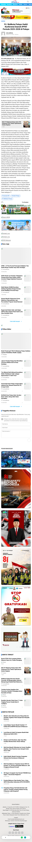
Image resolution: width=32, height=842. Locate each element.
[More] (30, 271)
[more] (29, 244)
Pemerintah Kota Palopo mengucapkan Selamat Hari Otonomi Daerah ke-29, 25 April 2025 (12, 385)
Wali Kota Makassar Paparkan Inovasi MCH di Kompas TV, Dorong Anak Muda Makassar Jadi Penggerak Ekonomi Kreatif (17, 765)
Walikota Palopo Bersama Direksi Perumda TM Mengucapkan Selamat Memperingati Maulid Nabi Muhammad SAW (12, 680)
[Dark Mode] (30, 1)
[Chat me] (16, 651)
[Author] (3, 34)
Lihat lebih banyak (15, 321)
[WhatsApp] (22, 837)
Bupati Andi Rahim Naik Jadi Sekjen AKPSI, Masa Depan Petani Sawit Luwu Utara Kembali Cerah (12, 311)
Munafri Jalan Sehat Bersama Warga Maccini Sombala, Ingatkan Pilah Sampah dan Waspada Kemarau (16, 717)
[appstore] (11, 826)
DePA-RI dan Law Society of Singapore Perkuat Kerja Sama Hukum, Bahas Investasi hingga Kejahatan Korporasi (11, 277)
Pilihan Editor (6, 329)
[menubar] (2, 1)
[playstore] (19, 826)
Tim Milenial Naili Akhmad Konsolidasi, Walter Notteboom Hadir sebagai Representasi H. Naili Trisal (12, 373)
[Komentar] (4, 837)
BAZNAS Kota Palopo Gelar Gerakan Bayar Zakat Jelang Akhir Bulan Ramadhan (11, 396)
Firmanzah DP (5, 196)
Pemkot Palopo (16, 196)
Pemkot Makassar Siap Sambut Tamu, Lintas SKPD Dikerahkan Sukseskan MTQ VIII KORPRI (17, 781)
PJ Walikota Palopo (7, 199)
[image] (27, 661)
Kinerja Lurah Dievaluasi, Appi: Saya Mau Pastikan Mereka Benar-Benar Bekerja (15, 740)
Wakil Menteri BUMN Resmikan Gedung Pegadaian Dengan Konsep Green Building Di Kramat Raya (11, 288)
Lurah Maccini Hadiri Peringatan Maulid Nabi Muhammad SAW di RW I (16, 733)
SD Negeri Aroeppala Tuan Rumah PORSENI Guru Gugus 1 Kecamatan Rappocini (17, 773)
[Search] (28, 1)
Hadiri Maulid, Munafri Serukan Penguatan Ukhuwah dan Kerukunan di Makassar (15, 757)
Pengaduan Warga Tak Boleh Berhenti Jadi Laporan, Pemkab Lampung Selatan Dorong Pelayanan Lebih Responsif (15, 789)
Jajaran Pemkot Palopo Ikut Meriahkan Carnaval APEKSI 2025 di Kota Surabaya (12, 362)
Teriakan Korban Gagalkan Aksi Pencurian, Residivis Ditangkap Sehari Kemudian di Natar (11, 691)
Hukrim (3, 21)
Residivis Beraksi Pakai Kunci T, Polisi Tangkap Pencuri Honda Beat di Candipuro (12, 702)
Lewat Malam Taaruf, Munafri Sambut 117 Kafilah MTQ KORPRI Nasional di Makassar (16, 725)
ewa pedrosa (9, 33)
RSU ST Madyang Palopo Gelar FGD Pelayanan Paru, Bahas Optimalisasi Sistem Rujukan (11, 123)
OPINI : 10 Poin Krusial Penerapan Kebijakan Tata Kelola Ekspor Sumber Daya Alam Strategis (15, 266)
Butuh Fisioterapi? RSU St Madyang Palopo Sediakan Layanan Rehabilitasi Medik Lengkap (15, 351)
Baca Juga (5, 244)
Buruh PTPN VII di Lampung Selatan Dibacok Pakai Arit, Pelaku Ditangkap (11, 659)
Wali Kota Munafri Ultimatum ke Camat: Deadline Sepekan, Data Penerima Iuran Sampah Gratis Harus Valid (17, 749)
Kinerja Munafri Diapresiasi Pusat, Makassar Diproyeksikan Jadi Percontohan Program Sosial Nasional (11, 300)
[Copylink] (25, 837)
